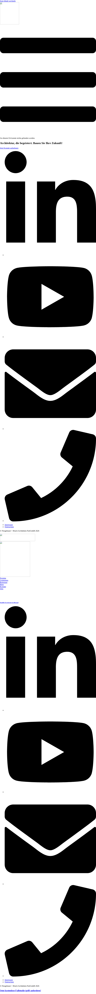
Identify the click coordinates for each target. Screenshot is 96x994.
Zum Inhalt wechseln (8, 1)
